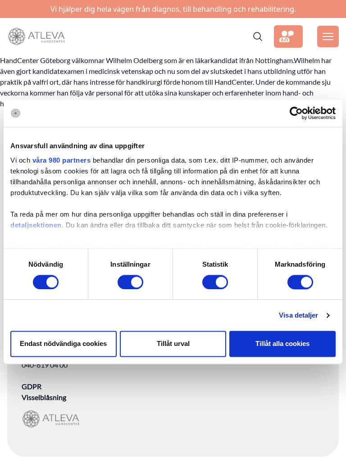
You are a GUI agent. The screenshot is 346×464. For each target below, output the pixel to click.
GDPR (31, 386)
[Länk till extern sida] (288, 36)
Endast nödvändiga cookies (63, 344)
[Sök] (257, 36)
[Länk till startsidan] (36, 36)
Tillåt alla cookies (282, 344)
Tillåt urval (173, 344)
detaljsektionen (36, 225)
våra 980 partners (61, 160)
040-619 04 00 (45, 364)
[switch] (130, 282)
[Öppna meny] (328, 36)
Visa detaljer (298, 315)
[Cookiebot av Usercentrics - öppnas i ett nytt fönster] (296, 113)
